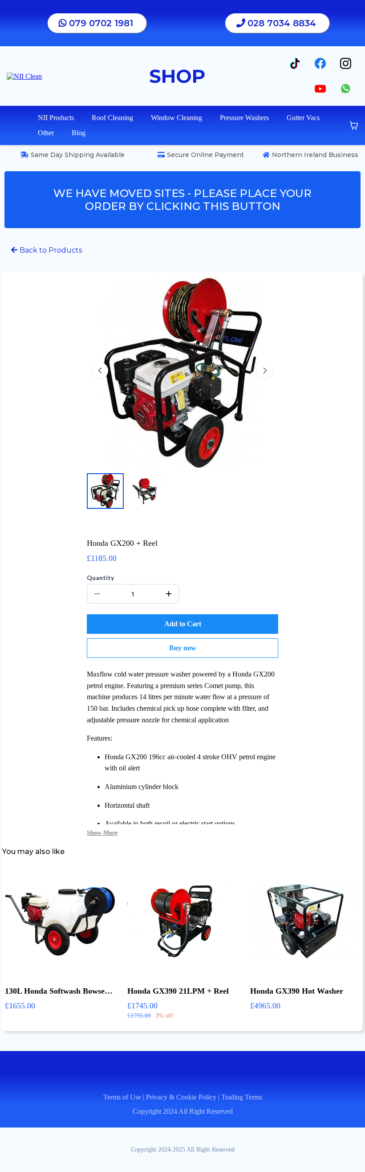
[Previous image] (100, 370)
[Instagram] (345, 63)
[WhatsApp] (345, 88)
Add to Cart (182, 624)
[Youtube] (320, 88)
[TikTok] (295, 63)
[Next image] (265, 370)
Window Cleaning (176, 117)
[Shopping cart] (353, 125)
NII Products (56, 117)
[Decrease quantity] (97, 593)
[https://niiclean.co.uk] (24, 75)
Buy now (182, 648)
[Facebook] (320, 63)
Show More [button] (102, 833)
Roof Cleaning (112, 117)
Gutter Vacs (303, 117)
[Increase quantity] (168, 593)
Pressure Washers (244, 117)
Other (46, 133)
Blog (78, 133)
